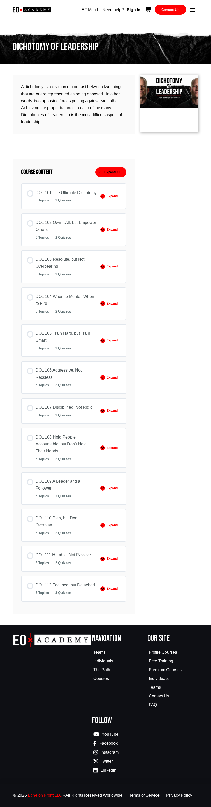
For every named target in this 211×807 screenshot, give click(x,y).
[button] (192, 10)
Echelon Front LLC (45, 795)
